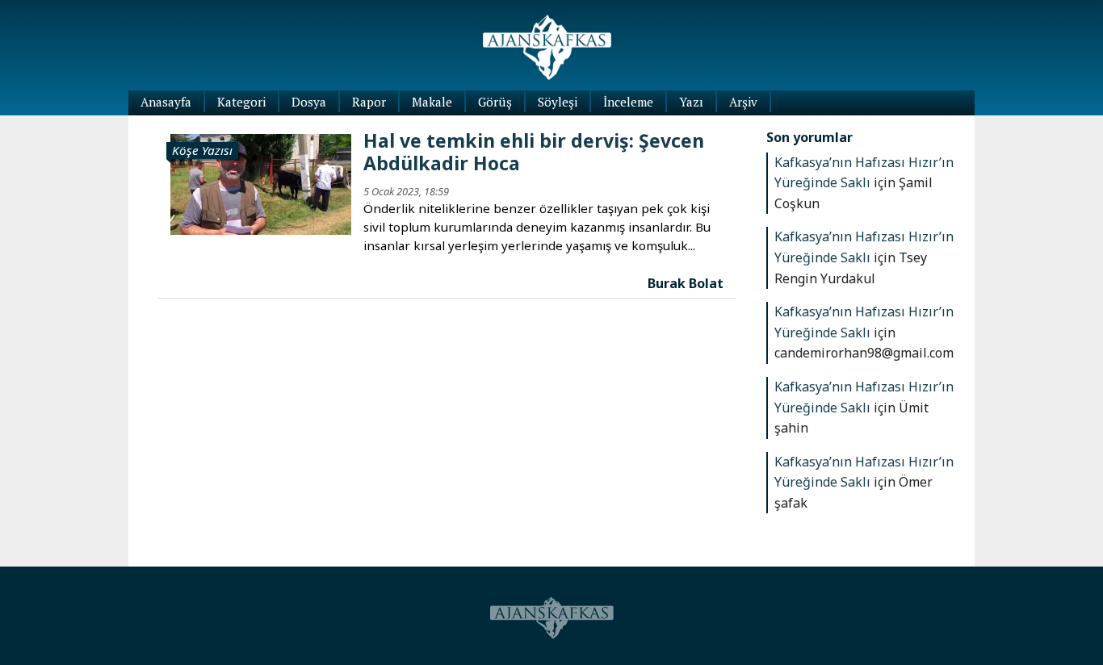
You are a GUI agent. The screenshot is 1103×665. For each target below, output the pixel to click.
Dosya (308, 102)
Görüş (495, 102)
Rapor (369, 102)
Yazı (691, 102)
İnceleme (628, 102)
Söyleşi (557, 102)
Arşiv (743, 102)
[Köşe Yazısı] (260, 183)
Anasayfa (165, 102)
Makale (432, 102)
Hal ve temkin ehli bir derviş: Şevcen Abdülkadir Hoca (533, 152)
